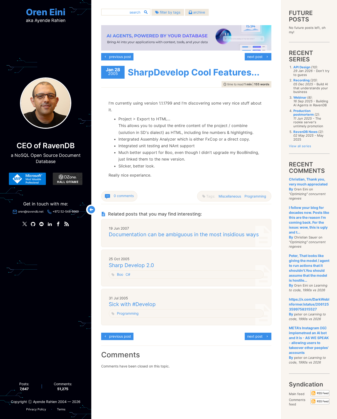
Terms (61, 409)
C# (128, 274)
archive (198, 12)
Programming (255, 196)
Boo (120, 274)
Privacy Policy (36, 409)
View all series (300, 146)
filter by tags (169, 12)
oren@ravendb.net (30, 211)
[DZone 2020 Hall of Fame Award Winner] (67, 179)
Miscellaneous (230, 196)
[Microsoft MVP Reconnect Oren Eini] (27, 179)
